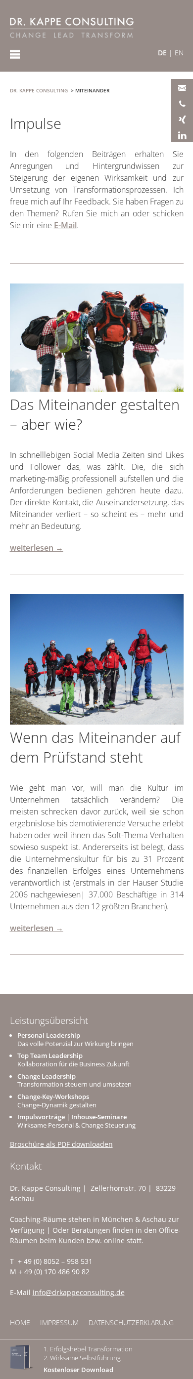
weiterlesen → (36, 547)
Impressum (59, 1322)
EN (179, 52)
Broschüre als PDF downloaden (61, 1144)
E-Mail (65, 225)
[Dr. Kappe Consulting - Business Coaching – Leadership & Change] (72, 27)
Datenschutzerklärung (131, 1322)
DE (162, 52)
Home (20, 1322)
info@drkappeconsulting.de (79, 1292)
